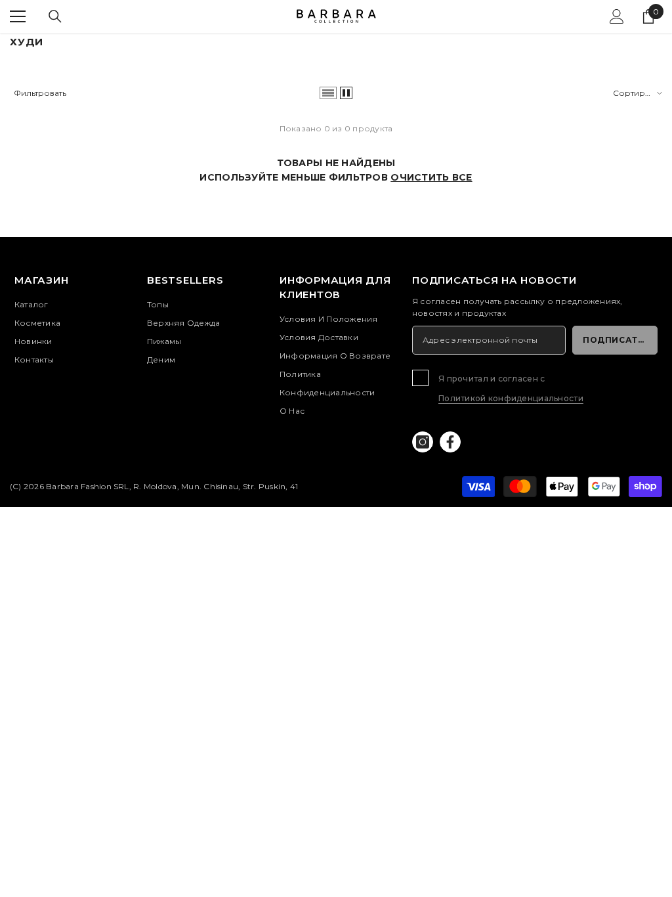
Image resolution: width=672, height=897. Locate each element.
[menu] (18, 16)
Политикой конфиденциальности (510, 398)
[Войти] (617, 16)
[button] (328, 93)
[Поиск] (55, 16)
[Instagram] (422, 441)
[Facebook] (450, 441)
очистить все (431, 177)
